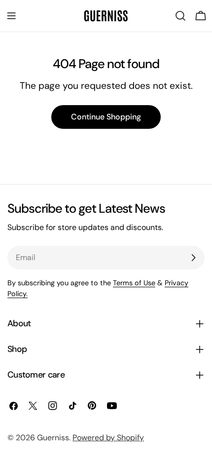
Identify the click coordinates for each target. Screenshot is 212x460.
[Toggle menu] (11, 16)
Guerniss (53, 437)
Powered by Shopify (108, 437)
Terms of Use (134, 282)
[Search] (180, 16)
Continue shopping (106, 117)
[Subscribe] (193, 257)
